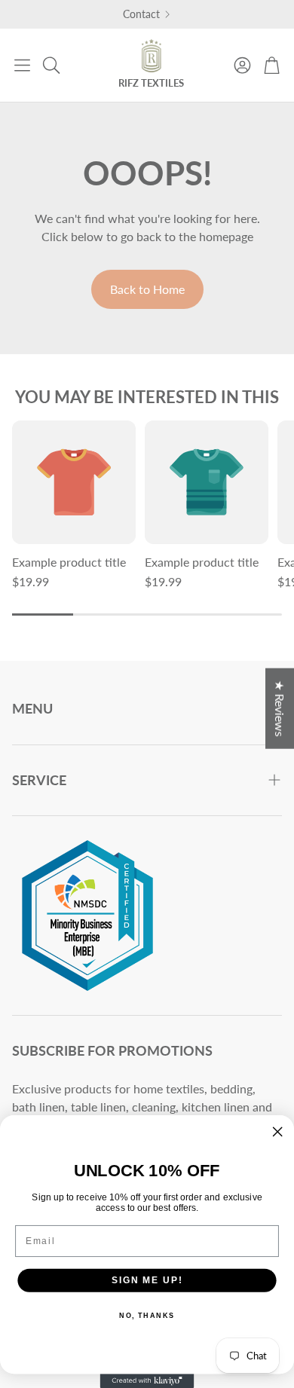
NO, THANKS (147, 1316)
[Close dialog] (277, 1131)
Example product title (69, 562)
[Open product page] (74, 482)
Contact (141, 14)
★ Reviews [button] (280, 708)
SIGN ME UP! (147, 1280)
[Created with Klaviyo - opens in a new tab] (147, 1381)
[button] (22, 64)
